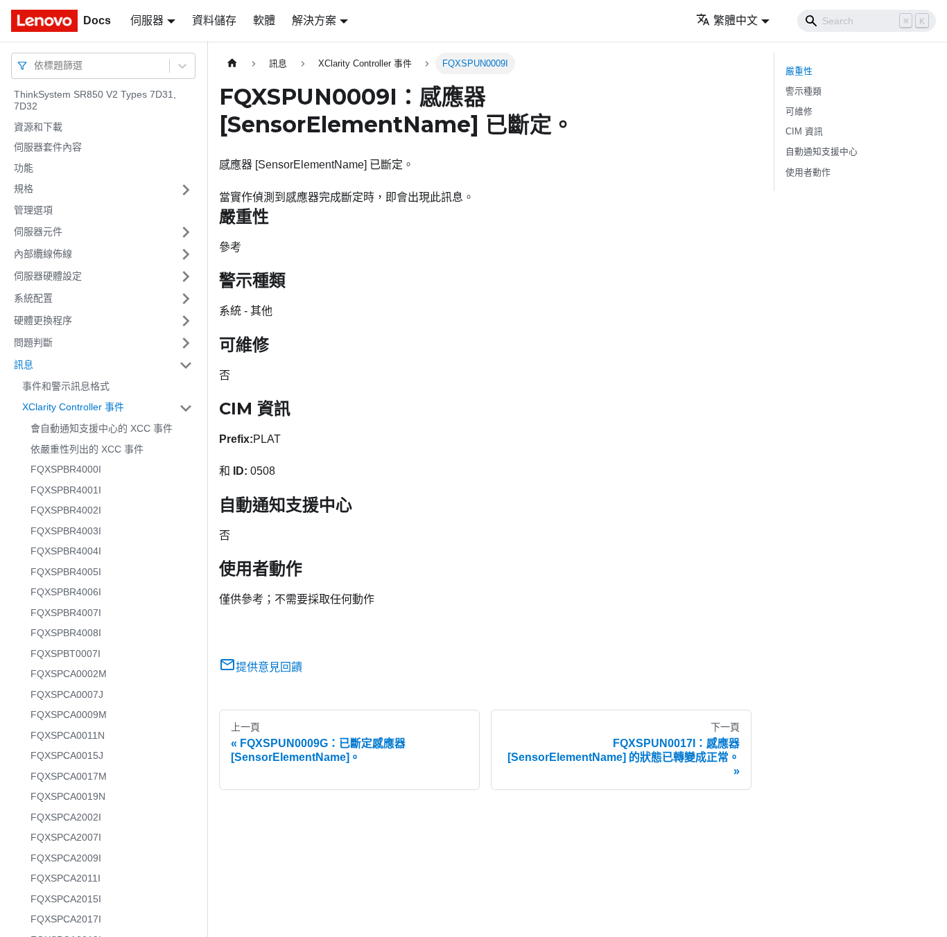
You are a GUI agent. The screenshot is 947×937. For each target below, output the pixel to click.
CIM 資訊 (804, 131)
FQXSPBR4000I (66, 469)
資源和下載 (38, 126)
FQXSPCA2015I (66, 898)
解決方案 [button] (314, 20)
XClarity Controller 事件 (73, 407)
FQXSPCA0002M (69, 674)
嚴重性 (799, 71)
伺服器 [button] (147, 20)
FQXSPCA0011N (68, 735)
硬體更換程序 (43, 320)
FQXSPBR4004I (66, 551)
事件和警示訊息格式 (66, 386)
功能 (23, 167)
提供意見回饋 (269, 667)
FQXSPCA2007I (66, 837)
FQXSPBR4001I (66, 490)
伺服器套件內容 (48, 147)
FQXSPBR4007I (66, 612)
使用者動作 (808, 172)
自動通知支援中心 (821, 151)
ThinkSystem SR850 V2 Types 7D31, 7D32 (95, 100)
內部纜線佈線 (43, 253)
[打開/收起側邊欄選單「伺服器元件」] (186, 232)
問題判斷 (33, 342)
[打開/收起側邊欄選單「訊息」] (186, 365)
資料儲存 (214, 20)
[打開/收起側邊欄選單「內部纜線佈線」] (186, 254)
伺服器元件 (38, 231)
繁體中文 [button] (735, 20)
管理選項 (33, 210)
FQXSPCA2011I (66, 878)
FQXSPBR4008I (66, 633)
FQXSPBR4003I (66, 530)
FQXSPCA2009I (66, 858)
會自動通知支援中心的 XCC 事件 (102, 429)
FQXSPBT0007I (66, 653)
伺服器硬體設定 (48, 275)
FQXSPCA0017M (69, 776)
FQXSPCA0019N (68, 797)
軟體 (264, 20)
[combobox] (35, 65)
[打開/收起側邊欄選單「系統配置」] (186, 299)
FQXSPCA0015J (67, 756)
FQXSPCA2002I (66, 817)
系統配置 (33, 298)
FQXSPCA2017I (66, 919)
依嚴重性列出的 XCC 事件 (87, 449)
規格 (23, 189)
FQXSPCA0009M (69, 715)
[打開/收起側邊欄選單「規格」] (186, 190)
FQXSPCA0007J (67, 694)
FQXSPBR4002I (66, 510)
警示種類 (803, 91)
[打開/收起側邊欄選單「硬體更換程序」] (186, 321)
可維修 (799, 111)
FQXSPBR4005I (66, 571)
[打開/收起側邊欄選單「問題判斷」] (186, 343)
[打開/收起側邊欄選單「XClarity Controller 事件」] (186, 408)
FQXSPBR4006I (66, 592)
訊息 (23, 364)
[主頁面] (232, 63)
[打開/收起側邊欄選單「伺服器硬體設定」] (186, 276)
